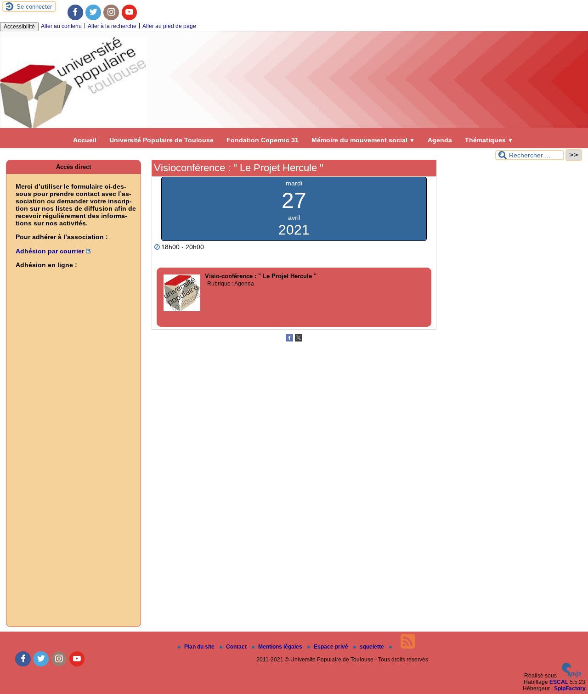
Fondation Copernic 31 (262, 140)
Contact (237, 647)
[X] (298, 339)
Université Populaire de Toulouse (161, 140)
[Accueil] (294, 126)
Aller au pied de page (169, 26)
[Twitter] (93, 12)
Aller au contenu (61, 26)
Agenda (440, 140)
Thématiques (489, 140)
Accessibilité (19, 26)
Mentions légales (281, 647)
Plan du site (200, 647)
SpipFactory (570, 688)
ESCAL (558, 682)
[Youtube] (129, 12)
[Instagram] (111, 12)
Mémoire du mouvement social (363, 140)
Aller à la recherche (112, 26)
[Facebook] (75, 12)
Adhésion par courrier (50, 251)
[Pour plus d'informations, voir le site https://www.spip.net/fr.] (571, 675)
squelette (372, 647)
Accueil (84, 140)
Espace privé (332, 647)
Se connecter (34, 6)
